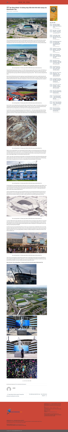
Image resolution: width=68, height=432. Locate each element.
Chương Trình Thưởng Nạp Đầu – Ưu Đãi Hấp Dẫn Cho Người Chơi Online (57, 50)
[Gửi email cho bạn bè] (27, 381)
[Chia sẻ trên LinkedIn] (30, 381)
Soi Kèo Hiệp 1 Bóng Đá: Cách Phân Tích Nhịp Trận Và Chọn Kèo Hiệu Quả (57, 37)
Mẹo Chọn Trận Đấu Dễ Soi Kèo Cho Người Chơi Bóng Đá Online (57, 91)
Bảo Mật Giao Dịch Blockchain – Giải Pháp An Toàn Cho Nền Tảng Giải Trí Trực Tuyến (57, 62)
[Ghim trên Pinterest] (28, 381)
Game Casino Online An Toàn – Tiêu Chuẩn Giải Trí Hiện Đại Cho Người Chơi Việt (57, 103)
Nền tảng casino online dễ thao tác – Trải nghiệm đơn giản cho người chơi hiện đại (57, 74)
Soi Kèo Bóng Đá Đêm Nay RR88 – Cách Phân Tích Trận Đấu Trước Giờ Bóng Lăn (57, 80)
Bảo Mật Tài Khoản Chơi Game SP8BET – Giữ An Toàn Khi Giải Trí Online (57, 26)
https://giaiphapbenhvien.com (19, 424)
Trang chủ (20, 2)
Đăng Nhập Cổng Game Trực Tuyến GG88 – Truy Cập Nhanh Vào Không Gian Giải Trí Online (57, 43)
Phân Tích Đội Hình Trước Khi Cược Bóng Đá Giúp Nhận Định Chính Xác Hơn (56, 109)
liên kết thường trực (23, 384)
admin (17, 11)
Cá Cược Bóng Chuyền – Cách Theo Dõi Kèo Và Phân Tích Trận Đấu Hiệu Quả (57, 97)
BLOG (24, 2)
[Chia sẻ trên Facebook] (23, 381)
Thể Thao (28, 2)
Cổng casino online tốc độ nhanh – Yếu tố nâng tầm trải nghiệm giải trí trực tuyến (57, 86)
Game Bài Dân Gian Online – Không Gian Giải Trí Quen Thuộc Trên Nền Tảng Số (56, 68)
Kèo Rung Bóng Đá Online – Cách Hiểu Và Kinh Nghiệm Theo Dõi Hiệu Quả (57, 56)
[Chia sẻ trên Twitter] (25, 381)
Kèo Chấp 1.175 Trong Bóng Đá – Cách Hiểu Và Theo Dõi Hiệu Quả (57, 31)
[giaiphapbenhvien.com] (12, 2)
